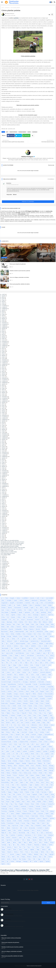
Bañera (35, 622)
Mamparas (3, 760)
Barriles (27, 624)
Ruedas (44, 825)
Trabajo (38, 849)
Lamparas (32, 748)
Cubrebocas (15, 677)
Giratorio (51, 720)
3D (1, 598)
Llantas (18, 756)
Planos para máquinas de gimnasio (18, 264)
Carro (8, 650)
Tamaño (3, 842)
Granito (38, 722)
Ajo (14, 605)
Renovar (39, 818)
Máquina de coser (32, 763)
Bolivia (51, 631)
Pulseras (3, 813)
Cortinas (18, 672)
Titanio (37, 847)
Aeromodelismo (19, 602)
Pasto (9, 794)
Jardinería (7, 7)
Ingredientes (4, 739)
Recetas (3, 816)
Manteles (39, 760)
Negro (8, 780)
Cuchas (27, 677)
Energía (25, 698)
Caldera (3, 641)
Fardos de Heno (42, 708)
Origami (31, 784)
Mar (44, 763)
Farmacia (50, 708)
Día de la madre (4, 686)
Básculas (42, 624)
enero (3, 303)
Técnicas (52, 842)
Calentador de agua (23, 641)
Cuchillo (39, 677)
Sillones (33, 832)
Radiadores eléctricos (27, 813)
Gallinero (46, 717)
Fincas (13, 713)
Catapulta (38, 653)
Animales (42, 610)
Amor (25, 610)
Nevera (20, 780)
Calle (2, 643)
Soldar (2, 837)
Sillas (28, 832)
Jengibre (19, 746)
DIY (7, 131)
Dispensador (23, 689)
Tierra (20, 847)
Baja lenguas (9, 622)
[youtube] (29, 879)
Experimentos (48, 705)
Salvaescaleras (32, 828)
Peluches (47, 794)
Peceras (28, 794)
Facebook (11, 135)
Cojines (41, 662)
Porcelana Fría (51, 804)
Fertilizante (34, 710)
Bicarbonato (32, 626)
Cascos (27, 653)
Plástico (45, 801)
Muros (23, 777)
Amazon (8, 610)
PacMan (3, 787)
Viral (7, 861)
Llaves (28, 756)
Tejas (9, 844)
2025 (3, 304)
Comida (49, 665)
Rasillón (47, 813)
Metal (23, 770)
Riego (28, 823)
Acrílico (2, 600)
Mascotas (45, 765)
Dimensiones (31, 686)
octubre (4, 307)
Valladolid (36, 854)
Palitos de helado (48, 787)
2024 (3, 321)
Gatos (16, 720)
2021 (3, 376)
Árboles (49, 612)
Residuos (20, 820)
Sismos (42, 832)
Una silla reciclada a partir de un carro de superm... (12, 543)
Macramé (17, 758)
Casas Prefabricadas (19, 653)
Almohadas (26, 607)
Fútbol (35, 717)
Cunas (26, 679)
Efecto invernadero (49, 693)
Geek (26, 720)
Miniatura (8, 772)
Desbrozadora (41, 681)
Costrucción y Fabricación (45, 672)
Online (12, 784)
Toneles (25, 849)
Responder (9, 194)
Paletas (30, 787)
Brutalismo (26, 636)
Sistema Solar (49, 832)
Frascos (34, 715)
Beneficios (19, 626)
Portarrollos (31, 806)
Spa (24, 837)
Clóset (20, 662)
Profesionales (38, 808)
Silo (38, 832)
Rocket (43, 823)
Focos (45, 713)
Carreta (36, 648)
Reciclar (14, 816)
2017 (3, 450)
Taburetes (34, 839)
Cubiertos (9, 677)
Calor (7, 643)
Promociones (4, 811)
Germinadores (38, 720)
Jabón (32, 744)
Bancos (30, 622)
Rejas (16, 818)
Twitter (19, 135)
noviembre (4, 305)
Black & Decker (4, 631)
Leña (21, 753)
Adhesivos (27, 600)
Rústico (3, 828)
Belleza (13, 626)
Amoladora (19, 610)
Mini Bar (3, 772)
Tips (33, 847)
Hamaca (52, 725)
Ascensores (30, 617)
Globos (13, 722)
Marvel (32, 765)
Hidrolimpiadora (4, 729)
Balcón (15, 622)
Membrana (51, 768)
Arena (2, 614)
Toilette (14, 849)
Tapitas (19, 842)
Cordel (2, 672)
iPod (24, 744)
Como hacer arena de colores (7, 553)
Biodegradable (18, 629)
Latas (2, 751)
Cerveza (34, 657)
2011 (3, 560)
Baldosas (21, 622)
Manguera (21, 760)
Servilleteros (45, 830)
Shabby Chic (4, 832)
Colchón (52, 662)
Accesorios (32, 598)
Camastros (34, 643)
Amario (2, 610)
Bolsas (2, 633)
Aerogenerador (4, 602)
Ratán (52, 813)
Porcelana (43, 804)
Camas (28, 643)
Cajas (29, 638)
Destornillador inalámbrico (45, 684)
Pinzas (27, 799)
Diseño (7, 689)
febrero (4, 318)
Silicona (14, 832)
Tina (24, 847)
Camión (3, 645)
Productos (30, 808)
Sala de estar (15, 828)
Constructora (12, 669)
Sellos (14, 830)
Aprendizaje (43, 612)
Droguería (42, 691)
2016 (3, 469)
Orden (17, 784)
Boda (27, 631)
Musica (28, 777)
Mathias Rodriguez (27, 156)
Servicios (39, 830)
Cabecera (51, 636)
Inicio (3, 7)
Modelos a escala (27, 772)
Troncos (27, 851)
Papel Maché (32, 789)
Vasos (46, 854)
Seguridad (3, 830)
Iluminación (33, 734)
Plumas (32, 804)
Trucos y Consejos (34, 851)
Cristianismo (21, 674)
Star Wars (35, 837)
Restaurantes (42, 820)
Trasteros (16, 851)
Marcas (48, 763)
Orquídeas (36, 784)
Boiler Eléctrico (40, 631)
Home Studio (24, 732)
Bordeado (29, 633)
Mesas (13, 770)
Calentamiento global (45, 641)
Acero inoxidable (49, 598)
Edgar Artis (28, 693)
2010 (3, 578)
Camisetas (15, 645)
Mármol (15, 765)
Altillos (41, 607)
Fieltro (48, 710)
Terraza (3, 847)
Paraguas (10, 792)
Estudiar (14, 705)
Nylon (16, 782)
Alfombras (3, 607)
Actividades (9, 600)
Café (18, 638)
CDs (52, 653)
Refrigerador (49, 816)
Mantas (33, 760)
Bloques (11, 631)
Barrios (32, 624)
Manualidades (11, 763)
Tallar (45, 839)
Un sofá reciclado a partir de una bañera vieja (11, 544)
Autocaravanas (30, 619)
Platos (7, 804)
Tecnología (3, 844)
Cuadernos (43, 674)
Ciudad (48, 660)
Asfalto (36, 617)
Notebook (41, 780)
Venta (18, 856)
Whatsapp (27, 135)
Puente (37, 811)
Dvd (51, 691)
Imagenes (40, 734)
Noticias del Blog (5, 782)
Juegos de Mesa (36, 746)
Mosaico (3, 775)
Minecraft (51, 770)
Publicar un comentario (28, 201)
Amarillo (52, 607)
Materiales (51, 765)
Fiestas (2, 713)
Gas (7, 720)
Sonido (20, 837)
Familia (30, 708)
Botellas (49, 633)
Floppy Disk (24, 713)
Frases (39, 715)
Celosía (10, 655)
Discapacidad (50, 686)
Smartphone (20, 835)
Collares (20, 665)
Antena (51, 610)
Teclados (46, 842)
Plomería (27, 804)
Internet (46, 741)
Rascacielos (40, 813)
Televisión (29, 844)
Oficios (47, 782)
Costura (3, 674)
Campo (21, 645)
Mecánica (14, 768)
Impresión (3, 736)
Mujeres (49, 775)
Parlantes (27, 792)
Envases (31, 698)
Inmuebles (18, 739)
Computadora (33, 667)
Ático (47, 617)
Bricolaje (9, 636)
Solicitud (8, 837)
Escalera (36, 698)
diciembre (4, 322)
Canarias (27, 645)
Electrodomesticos (25, 696)
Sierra (10, 832)
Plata (2, 804)
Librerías (32, 753)
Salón (21, 828)
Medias (19, 768)
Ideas (23, 734)
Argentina (13, 614)
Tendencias (43, 844)
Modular (41, 772)
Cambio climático (49, 643)
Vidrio (34, 859)
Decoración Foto (17, 681)
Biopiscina (31, 629)
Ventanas (35, 856)
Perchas (52, 794)
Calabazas (40, 638)
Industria (26, 736)
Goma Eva (27, 722)
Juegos (29, 746)
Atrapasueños (4, 619)
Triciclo (21, 851)
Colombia (26, 665)
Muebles (43, 775)
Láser (52, 748)
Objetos (22, 782)
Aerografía (12, 602)
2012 (3, 526)
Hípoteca (50, 729)
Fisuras (18, 713)
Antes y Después (5, 612)
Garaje (2, 720)
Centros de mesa (40, 655)
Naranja (33, 777)
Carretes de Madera (44, 648)
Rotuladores (38, 825)
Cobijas (26, 662)
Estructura (3, 705)
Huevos (12, 734)
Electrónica (33, 696)
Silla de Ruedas (21, 832)
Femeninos (14, 710)
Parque (32, 792)
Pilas (53, 796)
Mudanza (32, 775)
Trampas (3, 851)
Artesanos (13, 617)
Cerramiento (27, 657)
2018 (3, 432)
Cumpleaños (20, 679)
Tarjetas (30, 842)
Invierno (15, 744)
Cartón (34, 650)
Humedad (18, 734)
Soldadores (50, 835)
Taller (49, 839)
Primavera (17, 808)
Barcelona (9, 624)
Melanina (45, 768)
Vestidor (3, 859)
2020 (3, 395)
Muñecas (3, 777)
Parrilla (37, 792)
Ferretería (27, 710)
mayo (3, 300)
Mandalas (15, 760)
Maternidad (3, 768)
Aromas (29, 614)
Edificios (34, 693)
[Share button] (32, 135)
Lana (38, 748)
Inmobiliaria (11, 739)
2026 (3, 294)
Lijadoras (47, 753)
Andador (30, 610)
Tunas (52, 851)
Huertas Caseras (22, 131)
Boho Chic (32, 631)
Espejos (42, 701)
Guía (19, 725)
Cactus (7, 638)
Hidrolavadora (47, 727)
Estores (42, 703)
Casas (2, 653)
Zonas (8, 863)
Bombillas (18, 633)
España (37, 701)
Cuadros (49, 674)
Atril (10, 619)
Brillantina (15, 636)
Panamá (12, 789)
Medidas (25, 768)
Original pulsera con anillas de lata (8, 551)
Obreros (32, 782)
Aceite (37, 598)
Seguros (9, 830)
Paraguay (16, 792)
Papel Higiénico (24, 789)
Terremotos (9, 847)
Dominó (52, 689)
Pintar (17, 799)
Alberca (31, 605)
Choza (23, 660)
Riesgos (33, 823)
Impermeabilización (48, 734)
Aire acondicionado (49, 602)
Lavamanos (24, 751)
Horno (36, 732)
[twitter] (27, 879)
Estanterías (25, 703)
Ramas (34, 813)
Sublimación (41, 837)
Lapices (42, 748)
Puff (47, 811)
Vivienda (12, 861)
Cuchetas (33, 677)
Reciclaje (9, 816)
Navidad (50, 777)
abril (3, 301)
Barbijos (3, 624)
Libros (37, 753)
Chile (8, 660)
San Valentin (40, 828)
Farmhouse (3, 710)
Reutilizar (3, 823)
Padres (8, 787)
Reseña (14, 820)
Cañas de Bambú (4, 648)
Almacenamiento (18, 607)
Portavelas (38, 806)
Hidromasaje (13, 729)
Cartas (24, 650)
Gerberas (31, 720)
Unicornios (12, 854)
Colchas (46, 662)
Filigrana (8, 713)
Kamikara (50, 746)
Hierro (30, 729)
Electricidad (9, 696)
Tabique (28, 839)
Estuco (9, 705)
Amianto (13, 610)
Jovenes (24, 746)
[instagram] (32, 879)
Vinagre (39, 859)
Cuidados (3, 679)
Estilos (37, 703)
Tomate (20, 849)
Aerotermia (27, 602)
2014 (3, 493)
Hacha (40, 725)
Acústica (21, 600)
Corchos (52, 669)
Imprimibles (9, 736)
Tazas (35, 842)
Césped (39, 657)
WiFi (31, 861)
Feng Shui (21, 710)
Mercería (8, 770)
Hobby (13, 732)
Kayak (2, 748)
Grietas (2, 725)
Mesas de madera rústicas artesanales (11, 938)
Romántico (3, 825)
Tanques (8, 842)
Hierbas (25, 729)
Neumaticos (14, 780)
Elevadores (40, 696)
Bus (36, 636)
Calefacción (9, 641)
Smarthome (12, 835)
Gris (11, 725)
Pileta (2, 799)
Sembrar (20, 830)
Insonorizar (35, 739)
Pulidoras (52, 811)
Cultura (14, 679)
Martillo (27, 765)
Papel (17, 789)
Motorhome (21, 775)
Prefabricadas (4, 808)
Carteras (30, 650)
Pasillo (50, 792)
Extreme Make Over (5, 708)
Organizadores (24, 784)
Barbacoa (45, 622)
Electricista (16, 696)
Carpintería (23, 648)
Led (13, 753)
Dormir (15, 691)
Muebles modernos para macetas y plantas (20, 270)
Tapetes (14, 842)
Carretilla (3, 650)
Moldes (50, 772)
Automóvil (37, 619)
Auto (18, 619)
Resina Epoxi (27, 820)
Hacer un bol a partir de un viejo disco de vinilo (11, 549)
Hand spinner (4, 727)
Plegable (21, 804)
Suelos (2, 839)
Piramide (36, 799)
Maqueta (18, 763)
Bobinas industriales (19, 631)
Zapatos (3, 863)
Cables (2, 638)
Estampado (12, 703)
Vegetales (51, 854)
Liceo (42, 753)
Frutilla (11, 717)
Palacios (25, 787)
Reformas (42, 816)
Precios (50, 806)
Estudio (19, 705)
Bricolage (3, 636)
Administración (34, 600)
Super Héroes (9, 839)
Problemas (24, 808)
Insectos (29, 739)
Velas (8, 856)
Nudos (12, 782)
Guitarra (23, 725)
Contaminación (26, 669)
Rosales (27, 825)
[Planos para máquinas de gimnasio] (4, 266)
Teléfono (23, 844)
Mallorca (49, 758)
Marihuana (3, 765)
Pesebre (43, 796)
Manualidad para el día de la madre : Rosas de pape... (13, 547)
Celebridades (4, 655)
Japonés (43, 744)
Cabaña (45, 636)
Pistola (51, 799)
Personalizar (32, 796)
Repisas (3, 820)
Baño (40, 622)
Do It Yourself (45, 689)
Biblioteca (25, 626)
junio (3, 298)
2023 (3, 339)
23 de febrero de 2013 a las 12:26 (12, 184)
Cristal (15, 674)
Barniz (18, 624)
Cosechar (24, 672)
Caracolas (17, 648)
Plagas (12, 801)
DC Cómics (32, 679)
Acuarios (15, 600)
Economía (22, 693)
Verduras (50, 856)
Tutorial (3, 854)
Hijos (35, 729)
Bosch (35, 633)
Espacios (32, 701)
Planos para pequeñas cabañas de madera (20, 284)
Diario (20, 686)
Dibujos (24, 686)
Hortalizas (42, 732)
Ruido (49, 825)
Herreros (41, 727)
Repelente (52, 818)
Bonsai (24, 633)
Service (33, 830)
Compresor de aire (24, 667)
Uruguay (18, 854)
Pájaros (19, 787)
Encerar (9, 698)
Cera (47, 655)
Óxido (51, 784)
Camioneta (8, 645)
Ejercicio (3, 696)
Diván (29, 689)
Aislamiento (3, 605)
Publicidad (31, 811)
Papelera (47, 789)
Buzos (40, 636)
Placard (7, 801)
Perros (20, 796)
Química (12, 813)
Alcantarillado (38, 605)
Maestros (38, 758)
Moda (20, 772)
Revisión (17, 823)
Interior (40, 741)
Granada (33, 722)
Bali (26, 622)
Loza (43, 756)
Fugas (25, 717)
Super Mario (16, 839)
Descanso (48, 681)
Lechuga (3, 753)
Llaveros (24, 756)
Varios (41, 854)
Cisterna (37, 660)
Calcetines (46, 638)
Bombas (12, 633)
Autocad (23, 619)
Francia (29, 715)
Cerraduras (8, 657)
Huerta (47, 732)
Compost (10, 667)
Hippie (2, 732)
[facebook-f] (24, 879)
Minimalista (14, 772)
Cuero (49, 677)
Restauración (34, 820)
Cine (33, 660)
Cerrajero (21, 657)
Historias (8, 732)
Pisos (46, 799)
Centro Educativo (30, 655)
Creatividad (9, 674)
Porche (10, 806)
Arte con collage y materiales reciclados (19, 277)
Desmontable (28, 684)
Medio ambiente (32, 768)
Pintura (22, 799)
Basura (47, 624)
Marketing (10, 765)
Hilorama (44, 729)
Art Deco (3, 617)
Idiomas (27, 734)
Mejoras (39, 768)
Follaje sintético (4, 715)
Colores (31, 665)
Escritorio (8, 701)
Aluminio (47, 607)
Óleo (52, 782)
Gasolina (11, 720)
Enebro (20, 698)
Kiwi (7, 748)
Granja (43, 722)
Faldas (25, 708)
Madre (28, 758)
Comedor (43, 665)
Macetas (11, 758)
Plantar (28, 801)
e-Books (3, 693)
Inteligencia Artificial (23, 741)
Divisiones (35, 689)
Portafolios (16, 806)
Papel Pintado (40, 789)
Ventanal (29, 856)
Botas (39, 633)
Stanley (29, 837)
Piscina (41, 799)
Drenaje (32, 691)
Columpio (37, 665)
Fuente (20, 717)
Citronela (43, 660)
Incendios (16, 736)
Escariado (50, 698)
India (22, 736)
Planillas (18, 801)
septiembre (4, 308)
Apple (37, 612)
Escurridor (26, 701)
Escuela (14, 701)
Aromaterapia (36, 614)
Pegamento (34, 794)
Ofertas (37, 782)
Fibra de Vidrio (42, 710)
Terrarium (50, 844)
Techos (40, 842)
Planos (23, 801)
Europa (35, 705)
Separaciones (26, 830)
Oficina (42, 782)
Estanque (19, 703)
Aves (42, 619)
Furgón (30, 717)
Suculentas (48, 837)
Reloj (20, 818)
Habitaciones (34, 725)
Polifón (37, 804)
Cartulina (40, 650)
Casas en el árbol (9, 653)
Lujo (52, 756)
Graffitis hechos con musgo (6, 550)
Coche (31, 662)
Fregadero (45, 715)
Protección (18, 811)
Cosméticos (35, 672)
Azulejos (3, 622)
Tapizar (25, 842)
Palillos (40, 787)
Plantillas (39, 801)
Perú (38, 796)
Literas (8, 756)
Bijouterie (11, 629)
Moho (45, 772)
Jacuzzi (37, 744)
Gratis (48, 722)
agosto (3, 295)
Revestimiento (10, 823)
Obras (27, 782)
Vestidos (9, 859)
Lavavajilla (52, 751)
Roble (38, 823)
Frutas (6, 717)
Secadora (47, 828)
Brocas (20, 636)
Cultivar (9, 679)
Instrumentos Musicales (6, 741)
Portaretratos (24, 806)
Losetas (38, 756)
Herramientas (34, 727)
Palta (7, 789)
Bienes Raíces (4, 629)
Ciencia (28, 660)
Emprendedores (48, 696)
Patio (14, 794)
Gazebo (21, 720)
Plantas (33, 801)
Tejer (13, 844)
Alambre (19, 605)
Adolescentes (43, 600)
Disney (17, 689)
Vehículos (3, 856)
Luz (7, 758)
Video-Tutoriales (22, 859)
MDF (9, 768)
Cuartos (3, 677)
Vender (13, 856)
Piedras (48, 796)
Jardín (29, 131)
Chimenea (13, 660)
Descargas (3, 684)
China (19, 660)
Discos (2, 689)
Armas (24, 614)
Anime (47, 610)
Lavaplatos (38, 751)
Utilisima (30, 854)
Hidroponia (20, 729)
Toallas (47, 847)
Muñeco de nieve (10, 777)
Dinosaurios (42, 686)
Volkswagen (18, 861)
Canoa (50, 645)
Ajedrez (10, 605)
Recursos (27, 816)
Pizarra (2, 801)
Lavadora (18, 751)
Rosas (32, 825)
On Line (7, 784)
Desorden (35, 684)
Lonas (33, 756)
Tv (7, 854)
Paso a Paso (3, 794)
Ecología (16, 693)
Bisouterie (38, 629)
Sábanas (8, 828)
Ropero (22, 825)
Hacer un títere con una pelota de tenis (9, 540)
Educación (40, 693)
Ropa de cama (15, 825)
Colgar (9, 665)
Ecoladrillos (9, 693)
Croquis (37, 674)
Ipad (20, 744)
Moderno (35, 772)
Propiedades (11, 811)
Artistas (19, 617)
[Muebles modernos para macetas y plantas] (4, 272)
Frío (2, 717)
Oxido (47, 784)
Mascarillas (38, 765)
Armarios (19, 614)
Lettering (26, 753)
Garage (52, 717)
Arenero (7, 614)
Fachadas (20, 708)
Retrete (49, 820)
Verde (45, 856)
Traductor (43, 849)
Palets (35, 787)
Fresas (51, 715)
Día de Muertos (13, 686)
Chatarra (3, 660)
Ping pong (8, 799)
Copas (41, 669)
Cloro (11, 662)
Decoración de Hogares (6, 681)
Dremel (27, 691)
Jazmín (8, 746)
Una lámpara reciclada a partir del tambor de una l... (12, 541)
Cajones (34, 638)
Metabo (18, 770)
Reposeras (9, 820)
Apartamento (27, 612)
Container (19, 669)
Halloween (46, 725)
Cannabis (45, 645)
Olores (2, 784)
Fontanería (12, 715)
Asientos (42, 617)
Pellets (41, 794)
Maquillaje (24, 763)
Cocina (35, 662)
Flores (35, 713)
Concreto (46, 667)
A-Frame (6, 598)
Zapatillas (47, 861)
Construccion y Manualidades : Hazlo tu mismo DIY (25, 870)
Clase (2, 662)
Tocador (9, 849)
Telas (18, 844)
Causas (44, 653)
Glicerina (8, 722)
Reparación (45, 818)
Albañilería (25, 605)
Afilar (33, 602)
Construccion (4, 669)
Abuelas (18, 598)
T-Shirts (23, 839)
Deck (38, 679)
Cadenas (13, 638)
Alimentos (10, 607)
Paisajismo (14, 787)
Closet (16, 662)
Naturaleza (44, 777)
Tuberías (42, 851)
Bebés (52, 624)
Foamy (40, 713)
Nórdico (35, 780)
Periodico (15, 796)
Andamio (36, 610)
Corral (13, 672)
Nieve (25, 780)
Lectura (8, 753)
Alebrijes (50, 605)
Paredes (21, 792)
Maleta (43, 758)
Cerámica (52, 655)
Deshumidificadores (12, 684)
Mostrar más (51, 165)
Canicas (39, 645)
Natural (38, 777)
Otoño (42, 784)
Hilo (39, 729)
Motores (15, 775)
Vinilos (44, 859)
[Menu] (2, 2)
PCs (24, 794)
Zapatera (41, 861)
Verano (40, 856)
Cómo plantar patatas (5, 554)
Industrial (32, 736)
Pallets (2, 789)
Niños (30, 780)
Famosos (35, 708)
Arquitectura (50, 614)
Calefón (16, 641)
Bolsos (7, 633)
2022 (3, 358)
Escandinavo (43, 698)
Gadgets (41, 717)
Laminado (26, 748)
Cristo (27, 674)
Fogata (49, 713)
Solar (45, 835)
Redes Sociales (34, 816)
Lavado (12, 751)
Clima (7, 662)
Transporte (9, 851)
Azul (51, 619)
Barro (37, 624)
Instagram (42, 739)
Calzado (11, 643)
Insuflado (15, 741)
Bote (44, 633)
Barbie (50, 622)
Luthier (2, 758)
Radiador (18, 813)
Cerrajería (15, 657)
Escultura (20, 701)
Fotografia (19, 715)
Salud (25, 828)
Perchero (3, 796)
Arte (8, 617)
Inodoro (24, 739)
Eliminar (15, 194)
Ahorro (41, 602)
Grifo (7, 725)
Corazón (46, 669)
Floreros (30, 713)
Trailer (49, 849)
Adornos (49, 600)
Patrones (19, 794)
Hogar (18, 732)
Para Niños (3, 792)
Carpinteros (30, 648)
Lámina (20, 748)
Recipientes (21, 816)
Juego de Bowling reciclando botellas (9, 546)
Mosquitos (9, 775)
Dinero (37, 686)
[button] (50, 2)
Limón (52, 753)
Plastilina (51, 801)
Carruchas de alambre (16, 650)
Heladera (27, 727)
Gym (28, 725)
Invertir (10, 744)
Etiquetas (30, 705)
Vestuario (15, 859)
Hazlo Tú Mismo (13, 131)
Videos (29, 859)
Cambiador (41, 643)
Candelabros (33, 645)
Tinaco (28, 847)
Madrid (32, 758)
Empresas (3, 698)
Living (13, 756)
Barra (23, 624)
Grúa (15, 725)
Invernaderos (4, 744)
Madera (23, 758)
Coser (29, 672)
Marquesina (21, 765)
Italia (28, 744)
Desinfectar (20, 684)
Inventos (52, 741)
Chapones (51, 657)
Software (40, 835)
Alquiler (32, 607)
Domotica (3, 691)
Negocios (3, 780)
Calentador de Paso (34, 641)
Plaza (16, 804)
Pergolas (9, 796)
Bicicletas (46, 626)
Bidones (52, 626)
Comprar (16, 667)
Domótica (10, 691)
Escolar (2, 701)
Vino (48, 859)
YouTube (35, 861)
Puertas (42, 811)
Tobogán (3, 849)
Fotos (24, 715)
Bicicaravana (39, 626)
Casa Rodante (47, 650)
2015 (3, 482)
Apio (33, 612)
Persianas (26, 796)
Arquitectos (43, 614)
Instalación (48, 739)
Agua (37, 602)
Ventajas (23, 856)
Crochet (32, 674)
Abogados (12, 598)
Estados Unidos (4, 703)
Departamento (33, 681)
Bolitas (46, 631)
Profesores (45, 808)
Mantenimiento (46, 760)
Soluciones (14, 837)
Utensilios (24, 854)
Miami (32, 770)
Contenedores (35, 669)
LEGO (17, 753)
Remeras (25, 818)
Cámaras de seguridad (20, 643)
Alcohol (44, 605)
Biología (25, 629)
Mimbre (45, 770)
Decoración (43, 679)
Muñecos (18, 777)
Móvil (27, 775)
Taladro (40, 839)
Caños (11, 648)
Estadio (47, 701)
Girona (2, 722)
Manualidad (3, 763)
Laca (11, 748)
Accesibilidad (25, 598)
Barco (14, 624)
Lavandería (31, 751)
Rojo (48, 823)
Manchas (9, 760)
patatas (16, 18)
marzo (3, 317)
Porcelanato (4, 806)
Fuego (16, 717)
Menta (2, 770)
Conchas (40, 667)
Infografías (38, 736)
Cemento (22, 655)
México (27, 770)
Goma (22, 722)
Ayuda (47, 619)
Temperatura (36, 844)
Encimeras (15, 698)
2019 (3, 413)
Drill (37, 691)
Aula (14, 619)
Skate (2, 835)
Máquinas (40, 763)
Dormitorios (21, 691)
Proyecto (25, 811)
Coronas (8, 672)
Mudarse (38, 775)
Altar (37, 607)
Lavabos (7, 751)
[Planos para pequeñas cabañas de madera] (4, 286)
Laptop (47, 748)
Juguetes (44, 746)
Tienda (15, 847)
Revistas (23, 823)
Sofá (35, 835)
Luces (47, 756)
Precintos (44, 806)
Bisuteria (44, 629)
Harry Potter (11, 727)
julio (3, 297)
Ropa (9, 825)
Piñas (31, 799)
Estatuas (32, 703)
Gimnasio (45, 720)
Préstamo (11, 808)
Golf (18, 722)
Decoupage (25, 681)
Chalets (45, 657)
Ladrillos (15, 748)
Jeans (13, 746)
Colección (3, 665)
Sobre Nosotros (28, 835)
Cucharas (22, 677)
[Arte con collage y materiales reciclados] (4, 279)
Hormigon (31, 732)
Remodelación (32, 818)
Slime (7, 835)
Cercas (2, 657)
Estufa (24, 705)
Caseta (32, 653)
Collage (14, 665)
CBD (49, 653)
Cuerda (44, 677)
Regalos (3, 818)
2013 (3, 509)
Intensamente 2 (33, 741)
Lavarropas (45, 751)
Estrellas (47, 703)
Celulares (16, 655)
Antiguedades (13, 612)
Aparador (21, 612)
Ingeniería (45, 736)
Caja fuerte (23, 638)
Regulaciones (10, 818)
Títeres (42, 847)
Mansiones (28, 760)
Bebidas (3, 626)
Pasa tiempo (44, 792)
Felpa (9, 710)
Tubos (47, 851)
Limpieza (3, 756)
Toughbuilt (31, 849)
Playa (11, 804)
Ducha (47, 691)
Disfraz (12, 689)
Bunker (32, 636)
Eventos (41, 705)
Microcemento (39, 770)
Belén (8, 626)
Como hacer (3, 667)
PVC (8, 813)
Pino (13, 799)
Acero (42, 598)
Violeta (2, 861)
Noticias (47, 780)
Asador (24, 617)
